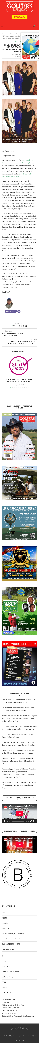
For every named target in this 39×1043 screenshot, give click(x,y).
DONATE (5, 987)
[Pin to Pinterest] (23, 326)
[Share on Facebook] (19, 326)
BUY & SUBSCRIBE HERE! (11, 944)
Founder (5, 923)
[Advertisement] (20, 20)
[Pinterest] (26, 1028)
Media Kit (5, 928)
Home (4, 34)
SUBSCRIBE (19, 17)
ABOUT (4, 918)
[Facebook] (12, 1028)
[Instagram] (22, 1028)
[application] (19, 813)
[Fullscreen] (34, 821)
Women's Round (15, 34)
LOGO (4, 982)
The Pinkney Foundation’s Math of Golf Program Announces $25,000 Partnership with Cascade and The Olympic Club (19, 718)
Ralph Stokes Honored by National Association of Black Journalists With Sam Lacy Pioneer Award (19, 785)
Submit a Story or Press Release (13, 939)
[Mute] (31, 821)
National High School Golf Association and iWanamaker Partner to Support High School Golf (18, 761)
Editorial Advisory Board (10, 972)
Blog (3, 956)
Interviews (6, 966)
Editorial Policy (7, 977)
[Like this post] (15, 326)
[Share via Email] (26, 326)
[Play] (5, 821)
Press (4, 961)
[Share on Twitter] (21, 326)
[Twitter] (17, 1028)
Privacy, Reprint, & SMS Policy (13, 934)
